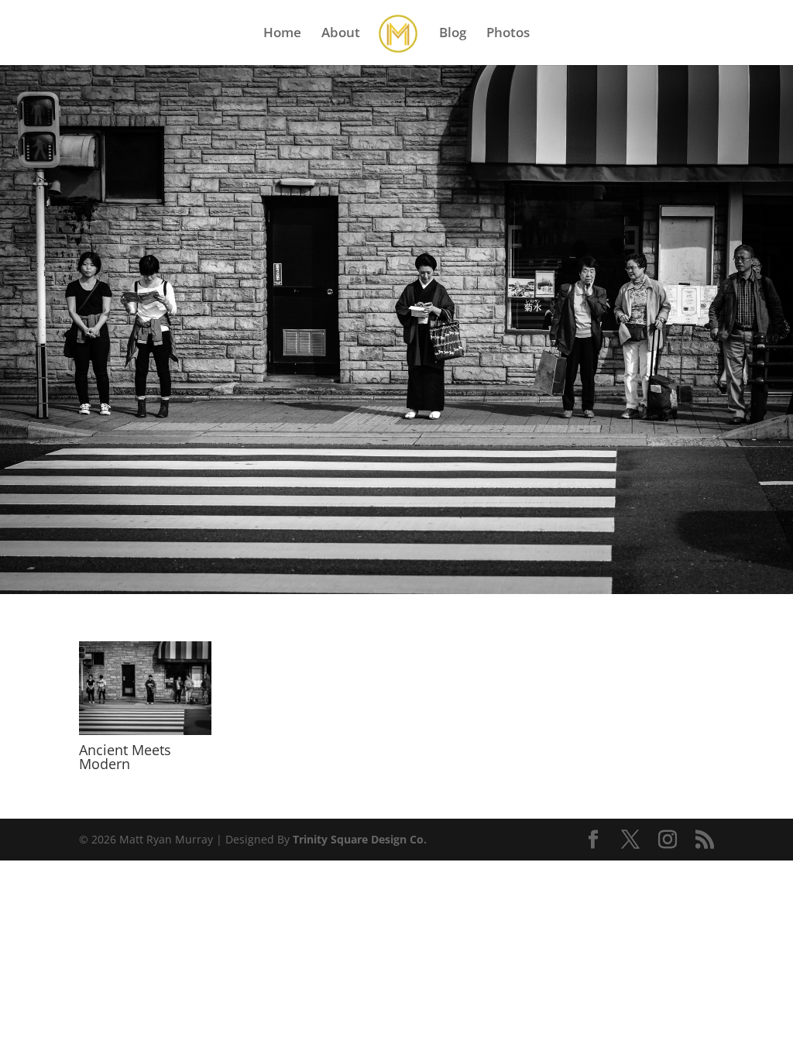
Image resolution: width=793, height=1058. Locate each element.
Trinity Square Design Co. (360, 839)
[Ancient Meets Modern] (145, 734)
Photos (508, 34)
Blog (452, 34)
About (340, 34)
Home (282, 34)
